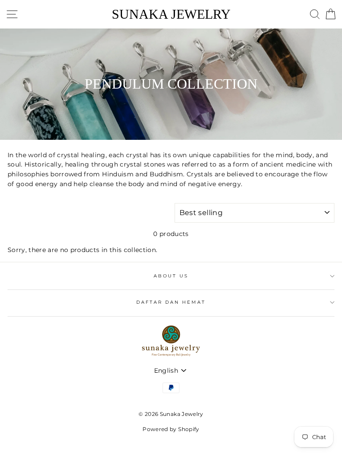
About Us (171, 276)
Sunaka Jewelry (171, 14)
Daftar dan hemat (171, 302)
